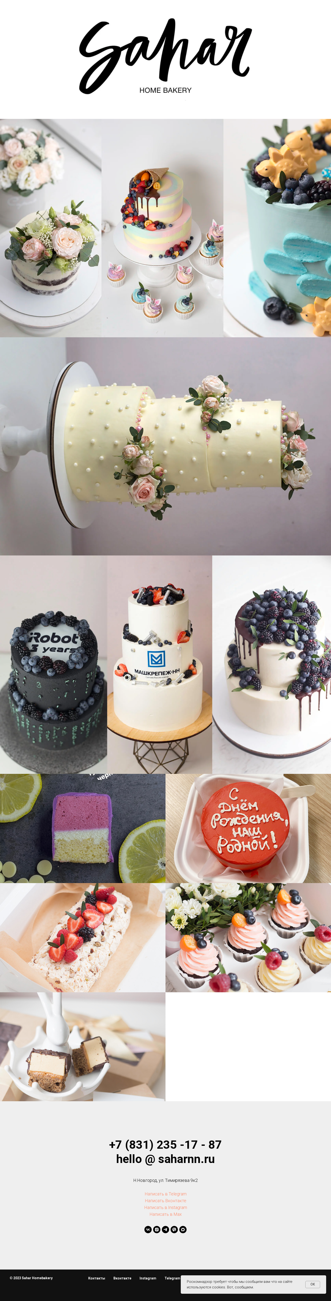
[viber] (174, 1229)
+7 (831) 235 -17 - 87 (165, 1145)
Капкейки (248, 944)
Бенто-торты (248, 832)
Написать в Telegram (166, 1193)
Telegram (172, 1278)
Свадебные (165, 453)
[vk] (148, 1229)
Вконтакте (122, 1278)
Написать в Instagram (165, 1207)
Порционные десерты (83, 1054)
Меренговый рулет (82, 941)
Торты (165, 235)
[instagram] (156, 1229)
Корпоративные (165, 672)
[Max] (183, 1229)
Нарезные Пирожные (83, 832)
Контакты (96, 1278)
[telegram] (165, 1229)
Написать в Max (166, 1214)
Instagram (148, 1278)
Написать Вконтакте (165, 1200)
